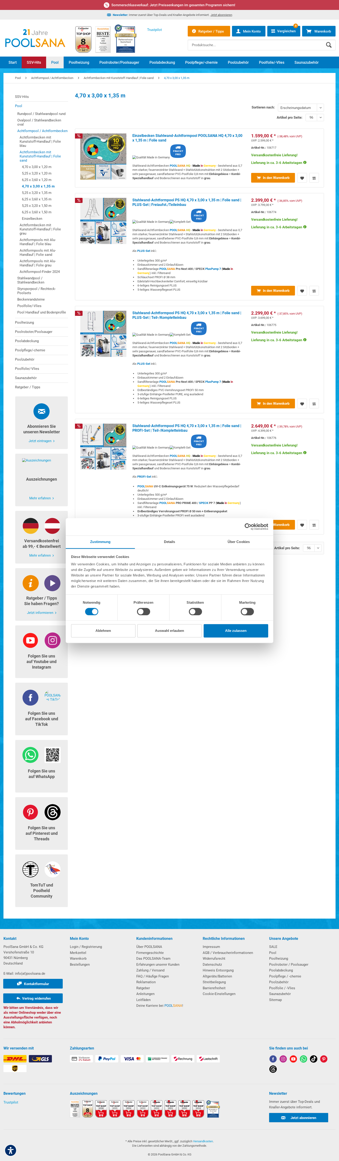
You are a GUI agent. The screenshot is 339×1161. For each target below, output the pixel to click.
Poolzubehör (24, 359)
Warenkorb (78, 958)
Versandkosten (203, 1141)
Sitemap (275, 1000)
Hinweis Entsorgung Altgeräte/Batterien (218, 973)
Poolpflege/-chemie (30, 350)
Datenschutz (212, 964)
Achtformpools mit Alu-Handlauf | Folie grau (38, 263)
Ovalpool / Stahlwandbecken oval (39, 122)
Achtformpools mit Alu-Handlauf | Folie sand (38, 252)
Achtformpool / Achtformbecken (42, 131)
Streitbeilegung (214, 982)
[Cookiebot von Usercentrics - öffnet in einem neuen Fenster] (248, 526)
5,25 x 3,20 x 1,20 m (36, 173)
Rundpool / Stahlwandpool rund (41, 114)
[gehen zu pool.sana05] (283, 1060)
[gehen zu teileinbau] (199, 246)
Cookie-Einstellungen (219, 994)
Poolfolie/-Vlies (29, 306)
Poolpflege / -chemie (285, 976)
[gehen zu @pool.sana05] (273, 1070)
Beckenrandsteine (31, 299)
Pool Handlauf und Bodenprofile (41, 312)
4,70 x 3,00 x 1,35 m (38, 186)
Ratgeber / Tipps (27, 387)
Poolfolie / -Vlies (282, 988)
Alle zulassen (236, 631)
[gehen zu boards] (324, 1060)
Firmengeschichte (150, 953)
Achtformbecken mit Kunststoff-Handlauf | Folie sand (40, 156)
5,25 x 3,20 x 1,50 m (36, 206)
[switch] (143, 611)
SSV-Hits (22, 97)
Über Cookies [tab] (239, 542)
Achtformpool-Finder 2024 (40, 272)
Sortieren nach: (263, 107)
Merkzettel (78, 953)
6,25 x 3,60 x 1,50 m (36, 212)
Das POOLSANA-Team (153, 958)
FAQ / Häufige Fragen (152, 976)
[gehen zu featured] (293, 1060)
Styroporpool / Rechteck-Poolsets (36, 291)
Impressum (211, 947)
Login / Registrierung (86, 947)
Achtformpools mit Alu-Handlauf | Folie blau (38, 242)
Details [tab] (169, 542)
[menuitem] (262, 41)
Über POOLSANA (149, 947)
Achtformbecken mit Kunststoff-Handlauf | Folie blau (40, 141)
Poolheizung (24, 322)
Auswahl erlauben (169, 631)
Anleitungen (145, 994)
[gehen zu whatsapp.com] (303, 1060)
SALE (273, 947)
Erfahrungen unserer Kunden (157, 964)
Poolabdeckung (27, 341)
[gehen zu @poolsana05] (314, 1060)
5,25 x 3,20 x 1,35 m (36, 193)
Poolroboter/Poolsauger (33, 332)
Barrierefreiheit (214, 988)
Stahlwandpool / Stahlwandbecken (30, 280)
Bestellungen (80, 964)
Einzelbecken (32, 219)
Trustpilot (10, 1102)
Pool (18, 106)
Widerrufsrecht (214, 958)
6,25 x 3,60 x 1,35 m (36, 199)
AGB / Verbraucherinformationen (228, 953)
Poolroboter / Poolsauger (288, 964)
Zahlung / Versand (150, 970)
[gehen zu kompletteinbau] (199, 359)
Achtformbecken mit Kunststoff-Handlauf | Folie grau (40, 229)
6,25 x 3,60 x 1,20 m (36, 180)
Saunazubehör (26, 378)
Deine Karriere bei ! (159, 1006)
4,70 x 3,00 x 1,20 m (36, 167)
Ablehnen (103, 631)
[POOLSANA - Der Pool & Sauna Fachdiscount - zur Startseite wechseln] (35, 38)
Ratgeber (143, 988)
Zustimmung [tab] (100, 542)
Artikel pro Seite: (289, 117)
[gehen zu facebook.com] (273, 1060)
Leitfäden (143, 1000)
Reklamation (146, 982)
